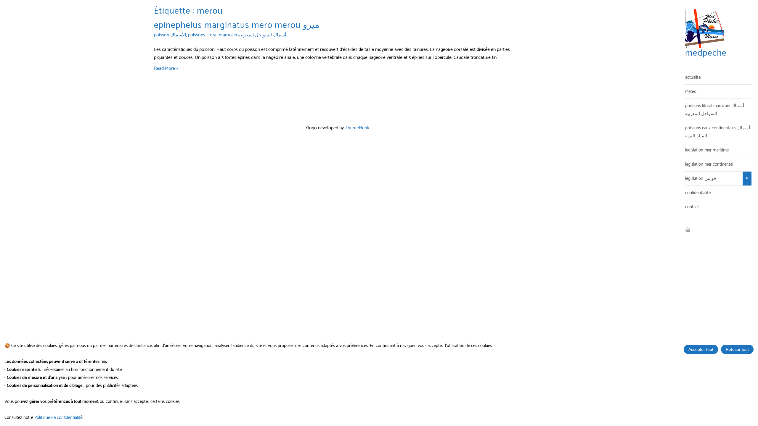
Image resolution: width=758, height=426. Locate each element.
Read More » (166, 68)
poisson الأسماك (170, 35)
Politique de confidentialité (58, 417)
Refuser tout (737, 349)
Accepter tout (700, 349)
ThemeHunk (357, 128)
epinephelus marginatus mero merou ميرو (236, 25)
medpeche (706, 53)
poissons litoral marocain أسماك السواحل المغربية (237, 35)
